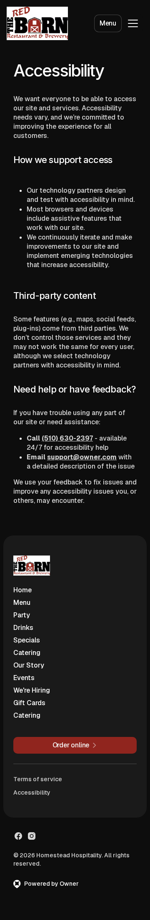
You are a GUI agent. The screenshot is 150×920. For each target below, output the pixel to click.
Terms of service (37, 779)
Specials (26, 640)
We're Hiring (31, 690)
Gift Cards (29, 702)
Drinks (23, 627)
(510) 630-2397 (67, 438)
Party (21, 615)
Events (24, 677)
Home (22, 590)
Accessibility (31, 792)
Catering (26, 652)
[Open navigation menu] (133, 23)
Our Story (28, 665)
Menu (108, 23)
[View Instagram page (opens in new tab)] (32, 836)
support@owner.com (82, 457)
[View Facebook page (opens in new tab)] (18, 836)
